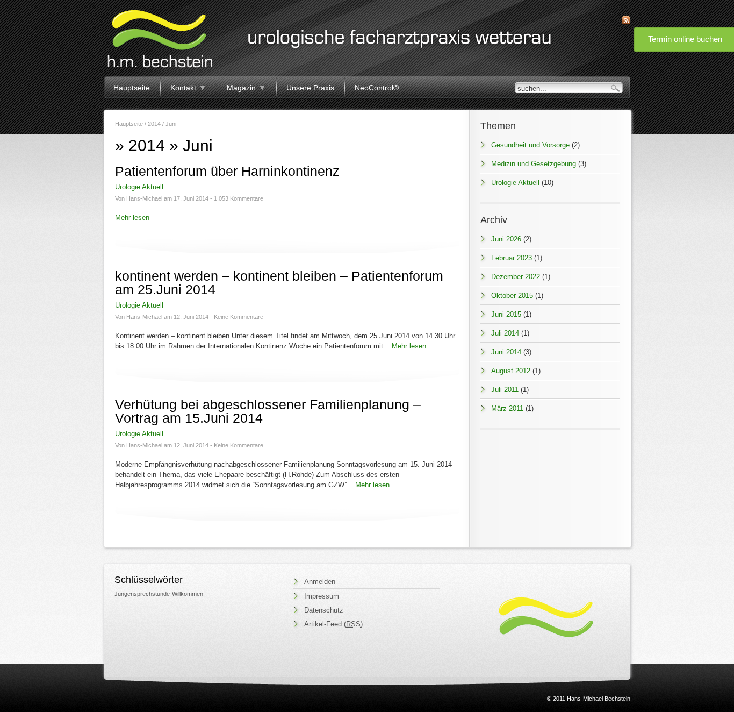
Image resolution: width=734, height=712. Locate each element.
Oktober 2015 (512, 295)
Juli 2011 (505, 390)
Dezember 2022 (515, 277)
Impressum (321, 596)
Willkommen (187, 593)
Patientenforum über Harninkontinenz (227, 171)
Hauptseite (131, 87)
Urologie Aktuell (139, 187)
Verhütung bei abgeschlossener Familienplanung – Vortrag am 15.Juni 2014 (268, 411)
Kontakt (188, 87)
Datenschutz (323, 610)
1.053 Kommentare (238, 198)
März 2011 (507, 408)
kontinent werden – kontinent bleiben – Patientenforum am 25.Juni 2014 (279, 282)
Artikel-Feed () (333, 624)
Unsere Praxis (310, 87)
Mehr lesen (132, 217)
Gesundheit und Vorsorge (530, 145)
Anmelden (319, 582)
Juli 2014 (505, 333)
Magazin (246, 87)
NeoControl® (377, 87)
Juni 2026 (506, 239)
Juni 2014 (506, 352)
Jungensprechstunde (142, 593)
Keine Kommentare (238, 317)
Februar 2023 (511, 258)
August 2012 (510, 371)
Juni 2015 (506, 314)
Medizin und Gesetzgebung (533, 164)
